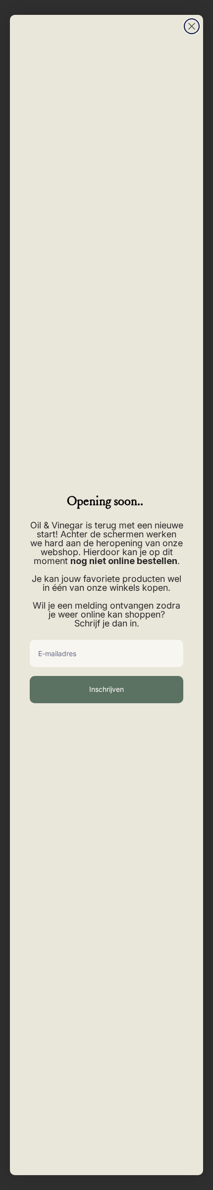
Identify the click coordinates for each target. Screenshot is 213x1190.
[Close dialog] (191, 26)
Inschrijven (106, 689)
